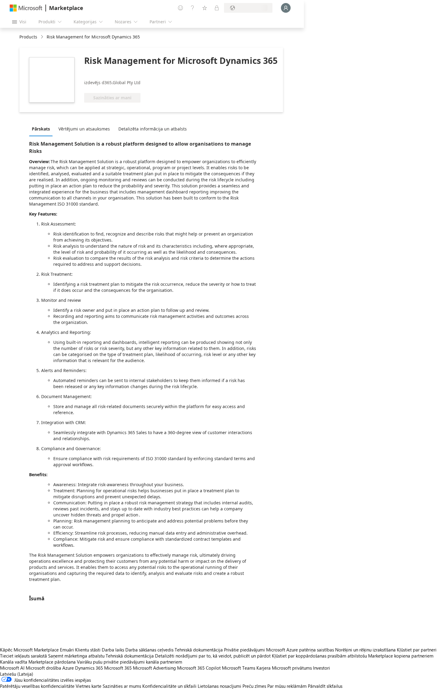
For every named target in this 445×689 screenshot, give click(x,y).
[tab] (42, 128)
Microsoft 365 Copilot (199, 668)
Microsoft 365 (118, 668)
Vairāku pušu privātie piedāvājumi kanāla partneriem (129, 662)
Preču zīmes (254, 686)
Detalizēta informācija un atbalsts (152, 129)
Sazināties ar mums (122, 686)
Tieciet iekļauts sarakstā (23, 656)
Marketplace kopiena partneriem (400, 656)
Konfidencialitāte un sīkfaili (169, 686)
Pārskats (41, 129)
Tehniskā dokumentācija (199, 650)
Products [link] (28, 37)
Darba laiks (113, 650)
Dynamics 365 (89, 668)
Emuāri (67, 650)
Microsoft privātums (292, 668)
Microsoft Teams (238, 668)
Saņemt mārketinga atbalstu (76, 656)
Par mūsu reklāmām (287, 686)
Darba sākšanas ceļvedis (149, 650)
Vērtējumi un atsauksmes (84, 129)
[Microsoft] (26, 8)
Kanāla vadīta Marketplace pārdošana (38, 662)
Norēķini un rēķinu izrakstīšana (365, 650)
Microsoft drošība (43, 668)
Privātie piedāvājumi (244, 650)
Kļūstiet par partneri (417, 650)
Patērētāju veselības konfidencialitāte (37, 686)
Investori (321, 668)
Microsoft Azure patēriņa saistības (300, 650)
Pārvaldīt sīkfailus (325, 686)
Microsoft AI (12, 668)
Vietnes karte (88, 686)
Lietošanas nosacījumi (219, 686)
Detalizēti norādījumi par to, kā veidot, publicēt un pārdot (213, 656)
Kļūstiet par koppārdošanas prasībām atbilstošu (319, 656)
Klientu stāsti (88, 650)
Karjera (263, 668)
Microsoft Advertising (154, 668)
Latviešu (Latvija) (16, 674)
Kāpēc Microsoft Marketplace (29, 650)
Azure (68, 668)
